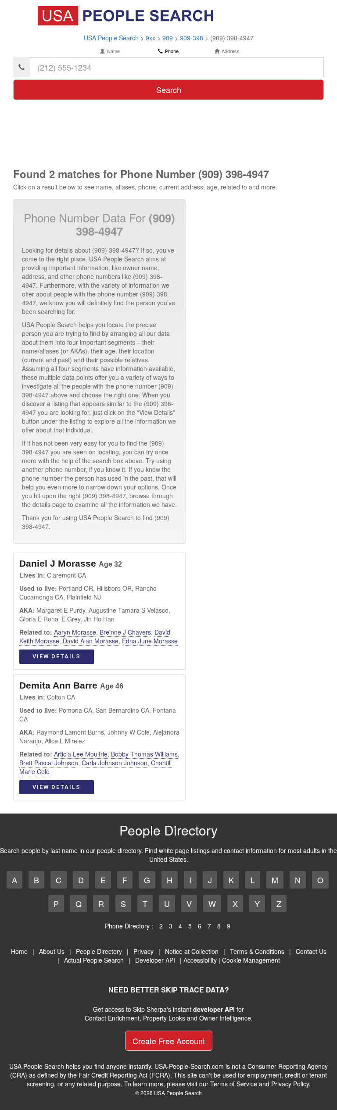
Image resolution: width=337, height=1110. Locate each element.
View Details (56, 656)
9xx (150, 37)
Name (113, 51)
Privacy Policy (290, 1083)
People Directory (99, 951)
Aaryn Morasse (75, 632)
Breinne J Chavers (125, 632)
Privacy (143, 951)
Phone (172, 51)
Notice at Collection (192, 951)
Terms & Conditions (257, 951)
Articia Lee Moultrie (81, 754)
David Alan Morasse (90, 640)
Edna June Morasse (150, 640)
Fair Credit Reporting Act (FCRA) (124, 1075)
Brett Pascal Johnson (48, 762)
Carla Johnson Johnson (114, 762)
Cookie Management (251, 960)
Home (19, 951)
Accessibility (200, 960)
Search (168, 89)
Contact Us (311, 951)
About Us (52, 951)
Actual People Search (94, 960)
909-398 (191, 37)
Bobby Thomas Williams (144, 754)
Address (231, 51)
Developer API (155, 960)
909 (167, 37)
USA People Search (111, 37)
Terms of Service (233, 1083)
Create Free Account (169, 1040)
